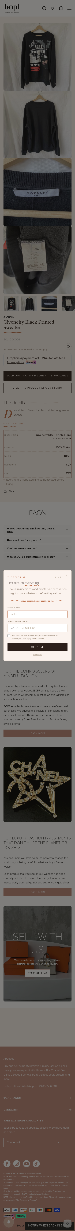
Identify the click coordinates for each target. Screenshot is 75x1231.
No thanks (37, 654)
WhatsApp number (18, 622)
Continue (37, 647)
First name (14, 608)
